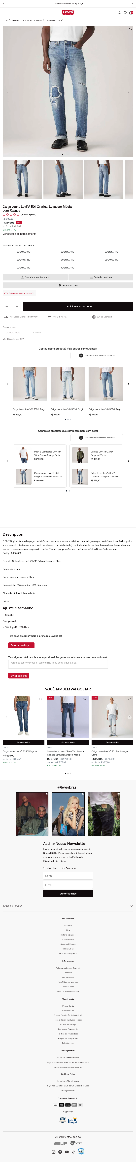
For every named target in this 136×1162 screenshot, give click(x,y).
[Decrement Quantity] (7, 306)
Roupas (28, 20)
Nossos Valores (68, 939)
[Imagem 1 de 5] (22, 179)
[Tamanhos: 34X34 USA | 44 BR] (68, 260)
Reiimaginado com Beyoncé (68, 968)
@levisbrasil (68, 787)
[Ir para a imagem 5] (73, 154)
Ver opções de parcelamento (19, 233)
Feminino (70, 868)
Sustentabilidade (68, 944)
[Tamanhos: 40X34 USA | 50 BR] (68, 268)
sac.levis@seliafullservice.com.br (68, 1067)
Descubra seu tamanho (37, 277)
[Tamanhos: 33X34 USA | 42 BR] (24, 260)
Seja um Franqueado (68, 953)
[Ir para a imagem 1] (62, 154)
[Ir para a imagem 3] (68, 154)
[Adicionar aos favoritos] (130, 29)
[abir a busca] (119, 12)
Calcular (37, 332)
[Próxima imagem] (128, 91)
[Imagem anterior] (7, 91)
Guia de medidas (103, 277)
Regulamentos (68, 977)
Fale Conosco (68, 1043)
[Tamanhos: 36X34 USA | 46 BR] (112, 260)
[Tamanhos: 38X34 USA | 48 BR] (24, 268)
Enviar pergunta (18, 675)
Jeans (38, 20)
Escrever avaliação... (21, 645)
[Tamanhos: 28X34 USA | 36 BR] (24, 252)
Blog (68, 930)
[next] (132, 3)
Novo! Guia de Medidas (68, 982)
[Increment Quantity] (17, 306)
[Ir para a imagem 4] (70, 154)
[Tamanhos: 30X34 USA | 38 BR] (68, 252)
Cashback (68, 973)
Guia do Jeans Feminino (68, 991)
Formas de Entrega (68, 1024)
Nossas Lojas (68, 949)
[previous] (3, 3)
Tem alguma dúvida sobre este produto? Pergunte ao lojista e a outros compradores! (57, 657)
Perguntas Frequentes (68, 1038)
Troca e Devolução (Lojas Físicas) (68, 1020)
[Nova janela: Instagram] (32, 814)
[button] (65, 773)
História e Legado (68, 935)
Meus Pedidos (68, 1010)
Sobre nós (68, 925)
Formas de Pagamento (68, 1029)
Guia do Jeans (68, 986)
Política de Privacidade (68, 1034)
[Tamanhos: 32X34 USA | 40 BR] (112, 252)
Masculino (16, 20)
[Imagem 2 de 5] (63, 179)
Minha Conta (68, 1006)
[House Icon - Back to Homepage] (5, 20)
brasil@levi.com (68, 1090)
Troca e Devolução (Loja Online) (68, 1015)
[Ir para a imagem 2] (65, 154)
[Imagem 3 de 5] (103, 179)
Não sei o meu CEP (15, 339)
